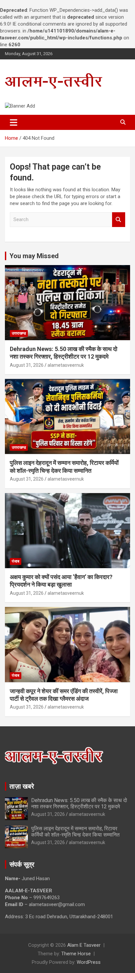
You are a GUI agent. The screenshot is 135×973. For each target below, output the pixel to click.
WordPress (89, 962)
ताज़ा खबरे (22, 786)
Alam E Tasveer (84, 945)
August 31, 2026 (27, 365)
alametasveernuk (66, 365)
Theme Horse (76, 954)
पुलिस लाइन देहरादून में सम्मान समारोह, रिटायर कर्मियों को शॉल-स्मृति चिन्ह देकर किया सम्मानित (75, 831)
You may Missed (34, 256)
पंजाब (15, 561)
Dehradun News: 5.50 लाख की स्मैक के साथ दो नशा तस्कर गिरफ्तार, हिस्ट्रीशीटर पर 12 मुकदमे (79, 803)
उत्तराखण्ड (19, 333)
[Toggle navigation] (13, 122)
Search (118, 219)
